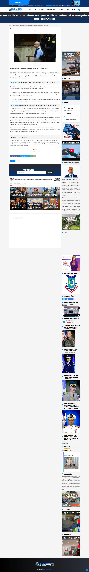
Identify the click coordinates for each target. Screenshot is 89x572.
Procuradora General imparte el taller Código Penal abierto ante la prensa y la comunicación (51, 196)
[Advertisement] (66, 29)
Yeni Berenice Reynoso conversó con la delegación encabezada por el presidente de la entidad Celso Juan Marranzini (34, 206)
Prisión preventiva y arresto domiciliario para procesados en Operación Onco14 (37, 105)
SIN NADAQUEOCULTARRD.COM (47, 569)
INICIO (30, 9)
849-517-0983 (68, 113)
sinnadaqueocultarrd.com (71, 119)
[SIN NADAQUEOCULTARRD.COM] (44, 566)
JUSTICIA (18, 161)
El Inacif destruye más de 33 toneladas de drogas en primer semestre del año (37, 82)
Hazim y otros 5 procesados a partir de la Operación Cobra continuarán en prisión (35, 196)
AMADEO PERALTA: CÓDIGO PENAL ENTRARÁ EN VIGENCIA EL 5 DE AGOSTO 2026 (18, 207)
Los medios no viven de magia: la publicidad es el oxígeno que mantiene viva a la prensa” (41, 6)
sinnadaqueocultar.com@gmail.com (72, 116)
